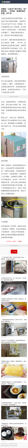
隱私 (14, 445)
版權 (16, 445)
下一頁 (14, 251)
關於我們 (3, 445)
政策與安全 (7, 445)
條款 (11, 445)
